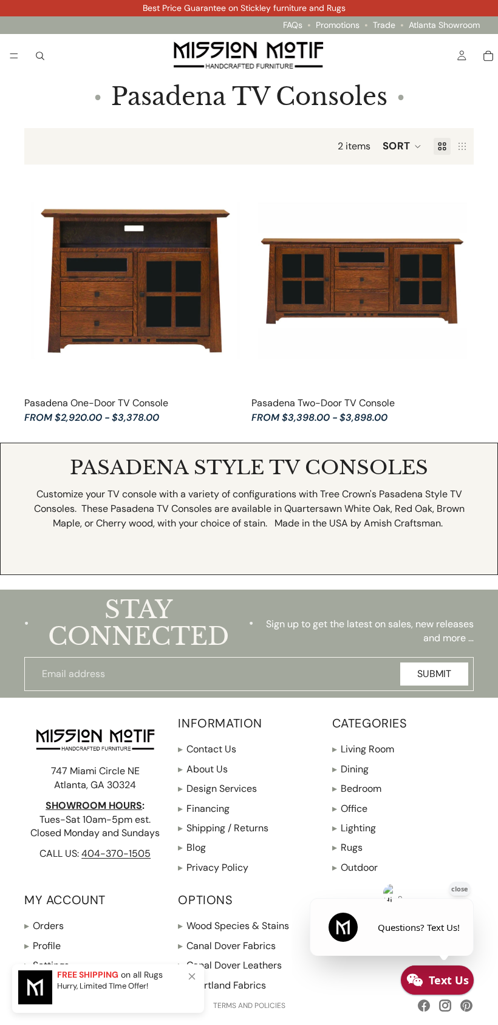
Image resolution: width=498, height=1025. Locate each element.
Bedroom (356, 788)
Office (349, 808)
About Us (203, 769)
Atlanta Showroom (444, 25)
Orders (44, 925)
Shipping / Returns (223, 828)
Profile (42, 945)
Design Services (217, 788)
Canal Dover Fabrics (227, 945)
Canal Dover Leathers (230, 965)
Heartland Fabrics (222, 985)
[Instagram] (445, 1005)
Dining (350, 769)
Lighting (354, 828)
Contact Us (207, 749)
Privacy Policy (213, 867)
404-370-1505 (116, 853)
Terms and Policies (249, 1005)
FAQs (292, 25)
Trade (384, 25)
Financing (204, 808)
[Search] (40, 55)
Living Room (363, 749)
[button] (402, 146)
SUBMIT (434, 673)
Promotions (338, 25)
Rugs (347, 847)
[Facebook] (424, 1005)
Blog (192, 847)
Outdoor (355, 867)
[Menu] (14, 56)
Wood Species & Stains (233, 925)
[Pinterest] (466, 1005)
